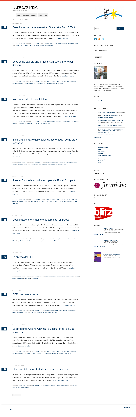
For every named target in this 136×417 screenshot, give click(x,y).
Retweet (106, 117)
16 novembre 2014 (19, 95)
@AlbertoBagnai (102, 120)
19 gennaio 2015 (18, 57)
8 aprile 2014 (17, 290)
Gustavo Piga (24, 7)
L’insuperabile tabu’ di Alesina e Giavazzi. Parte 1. (40, 369)
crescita (22, 45)
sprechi (33, 278)
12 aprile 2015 (17, 23)
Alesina (18, 45)
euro (39, 83)
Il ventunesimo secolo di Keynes (111, 254)
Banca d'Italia (29, 83)
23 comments (36, 81)
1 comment (36, 43)
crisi (26, 123)
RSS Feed (12, 409)
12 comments (36, 239)
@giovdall (102, 112)
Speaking (33, 15)
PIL (17, 387)
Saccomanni (48, 312)
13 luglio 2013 (18, 365)
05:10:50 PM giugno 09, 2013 (105, 124)
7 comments (36, 385)
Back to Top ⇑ (128, 407)
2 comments (36, 121)
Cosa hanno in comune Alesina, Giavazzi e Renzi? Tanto (44, 27)
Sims (65, 201)
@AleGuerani (111, 120)
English (100, 149)
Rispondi (100, 117)
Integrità (57, 121)
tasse (51, 45)
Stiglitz (66, 353)
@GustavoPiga (98, 137)
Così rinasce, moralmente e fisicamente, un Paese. (41, 219)
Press (45, 15)
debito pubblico (37, 201)
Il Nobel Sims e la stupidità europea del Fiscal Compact (43, 180)
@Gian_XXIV (119, 120)
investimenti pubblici (40, 241)
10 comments (36, 351)
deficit (35, 83)
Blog (18, 15)
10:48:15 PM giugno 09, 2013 (110, 115)
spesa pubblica (46, 45)
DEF (34, 164)
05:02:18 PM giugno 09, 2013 (108, 130)
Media (40, 15)
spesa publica (70, 201)
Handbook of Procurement (111, 240)
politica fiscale (47, 353)
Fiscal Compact (44, 83)
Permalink (4, 27)
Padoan (45, 164)
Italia (50, 83)
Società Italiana (102, 160)
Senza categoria (102, 159)
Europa (41, 164)
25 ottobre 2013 (18, 324)
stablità (61, 164)
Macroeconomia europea (61, 43)
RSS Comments (23, 411)
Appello (100, 100)
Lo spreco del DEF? (23, 257)
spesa (29, 278)
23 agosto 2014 (18, 176)
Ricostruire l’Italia (73, 43)
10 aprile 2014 (17, 253)
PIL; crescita (20, 278)
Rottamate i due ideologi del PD (30, 99)
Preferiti (111, 117)
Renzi (31, 45)
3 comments (36, 276)
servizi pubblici (38, 45)
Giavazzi (27, 45)
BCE (32, 201)
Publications (25, 15)
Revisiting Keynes (108, 228)
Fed (54, 201)
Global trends (59, 81)
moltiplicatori (39, 353)
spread (61, 353)
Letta (34, 312)
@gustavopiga (111, 112)
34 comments (36, 162)
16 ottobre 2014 (18, 135)
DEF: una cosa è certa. (25, 294)
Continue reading (63, 38)
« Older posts (16, 395)
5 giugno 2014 (17, 215)
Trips (99, 162)
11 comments (36, 199)
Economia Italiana (49, 43)
